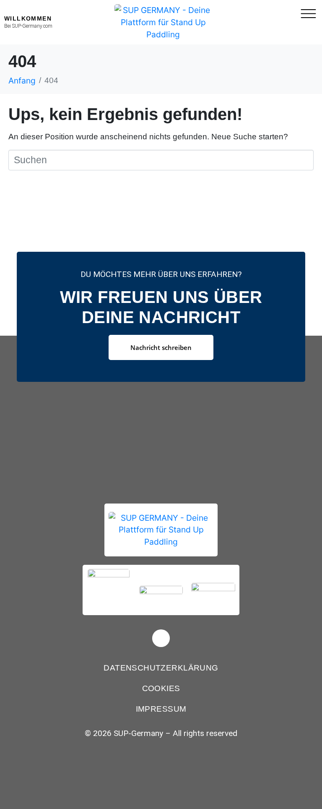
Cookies (161, 688)
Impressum (161, 709)
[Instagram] (161, 638)
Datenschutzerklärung (161, 667)
